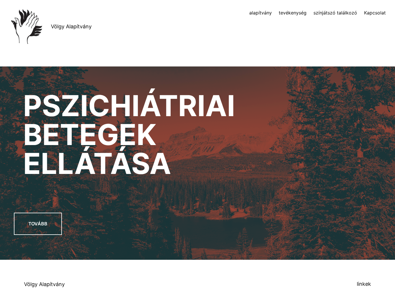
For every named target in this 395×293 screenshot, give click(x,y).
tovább (37, 224)
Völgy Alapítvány (71, 26)
